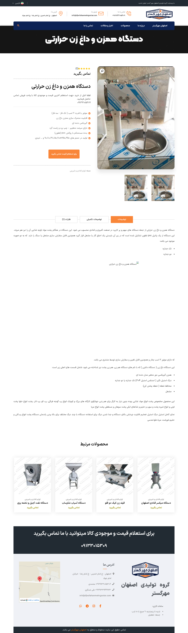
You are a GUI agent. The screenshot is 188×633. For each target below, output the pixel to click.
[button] (102, 71)
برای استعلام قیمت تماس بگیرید (64, 154)
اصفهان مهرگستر (79, 629)
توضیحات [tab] (122, 219)
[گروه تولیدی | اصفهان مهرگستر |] (159, 13)
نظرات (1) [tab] (66, 219)
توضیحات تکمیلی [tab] (94, 219)
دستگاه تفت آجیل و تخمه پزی (32, 503)
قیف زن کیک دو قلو (115, 503)
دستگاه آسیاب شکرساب (74, 503)
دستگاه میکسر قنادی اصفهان (156, 503)
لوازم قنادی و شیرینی (78, 170)
